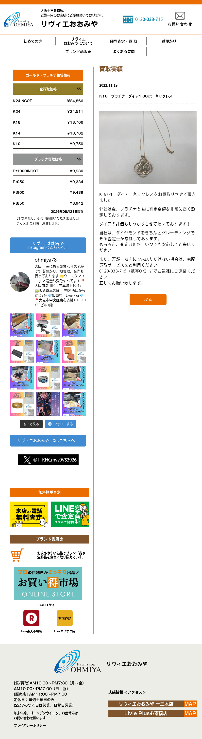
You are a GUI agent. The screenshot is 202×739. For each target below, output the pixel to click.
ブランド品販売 (78, 51)
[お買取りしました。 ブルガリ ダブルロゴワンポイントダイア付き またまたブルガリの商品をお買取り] (22, 404)
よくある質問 (124, 51)
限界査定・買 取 (123, 41)
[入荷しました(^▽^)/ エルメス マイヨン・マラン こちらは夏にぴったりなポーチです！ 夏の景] (48, 351)
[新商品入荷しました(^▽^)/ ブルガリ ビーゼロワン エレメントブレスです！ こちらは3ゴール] (22, 325)
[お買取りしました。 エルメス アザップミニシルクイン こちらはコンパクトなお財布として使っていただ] (74, 351)
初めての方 (33, 41)
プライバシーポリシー (30, 725)
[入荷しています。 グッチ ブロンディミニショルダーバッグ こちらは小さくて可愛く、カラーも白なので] (74, 377)
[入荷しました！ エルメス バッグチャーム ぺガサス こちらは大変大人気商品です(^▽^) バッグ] (22, 377)
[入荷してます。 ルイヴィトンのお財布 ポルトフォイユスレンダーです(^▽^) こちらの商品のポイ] (74, 404)
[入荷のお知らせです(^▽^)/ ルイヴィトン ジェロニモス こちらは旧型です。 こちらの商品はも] (74, 325)
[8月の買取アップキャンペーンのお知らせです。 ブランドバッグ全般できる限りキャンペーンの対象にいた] (48, 404)
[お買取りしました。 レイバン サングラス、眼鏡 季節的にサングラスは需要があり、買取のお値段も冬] (48, 325)
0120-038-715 (149, 19)
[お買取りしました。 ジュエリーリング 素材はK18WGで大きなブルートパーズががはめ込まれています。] (48, 377)
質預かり (169, 41)
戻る (148, 299)
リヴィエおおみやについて (78, 41)
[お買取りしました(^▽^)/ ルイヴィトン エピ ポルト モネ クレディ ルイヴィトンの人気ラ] (22, 351)
